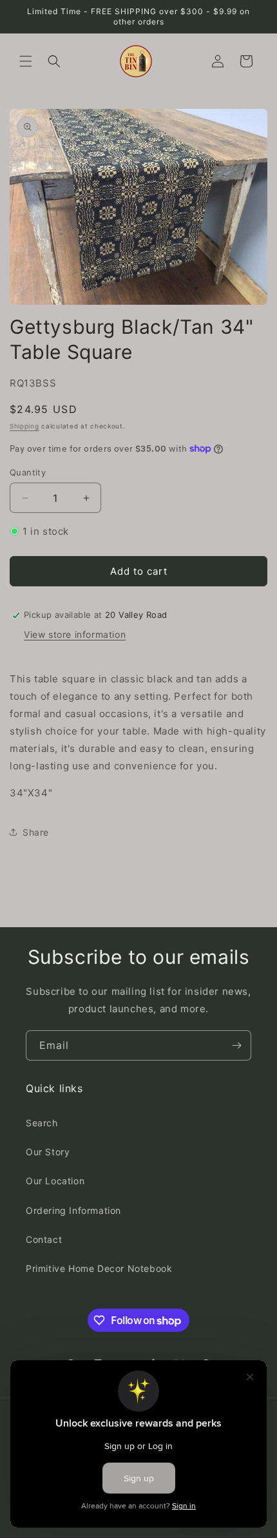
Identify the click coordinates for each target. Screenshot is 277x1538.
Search (42, 1122)
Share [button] (36, 832)
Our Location (55, 1180)
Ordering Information (73, 1210)
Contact (44, 1239)
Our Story (48, 1151)
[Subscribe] (236, 1045)
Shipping (24, 426)
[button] (26, 61)
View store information (75, 634)
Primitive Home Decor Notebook (99, 1268)
